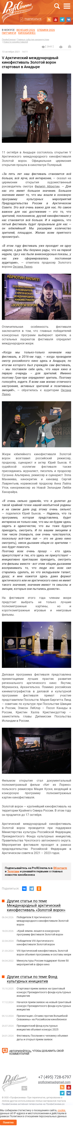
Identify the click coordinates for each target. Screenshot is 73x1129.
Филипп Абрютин (47, 186)
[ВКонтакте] (24, 888)
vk (69, 19)
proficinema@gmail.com (54, 1082)
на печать (60, 46)
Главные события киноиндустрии (33, 39)
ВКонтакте (60, 868)
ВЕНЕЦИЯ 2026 (25, 29)
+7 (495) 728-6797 (54, 1077)
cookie (61, 1110)
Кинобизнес (27, 32)
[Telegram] (31, 888)
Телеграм (13, 871)
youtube (56, 19)
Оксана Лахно (22, 266)
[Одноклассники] (39, 888)
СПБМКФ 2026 (46, 29)
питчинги (9, 32)
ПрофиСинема (9, 39)
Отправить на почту (69, 46)
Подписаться (33, 19)
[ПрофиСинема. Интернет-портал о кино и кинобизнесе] (17, 7)
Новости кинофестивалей (15, 42)
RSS (49, 19)
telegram (62, 19)
